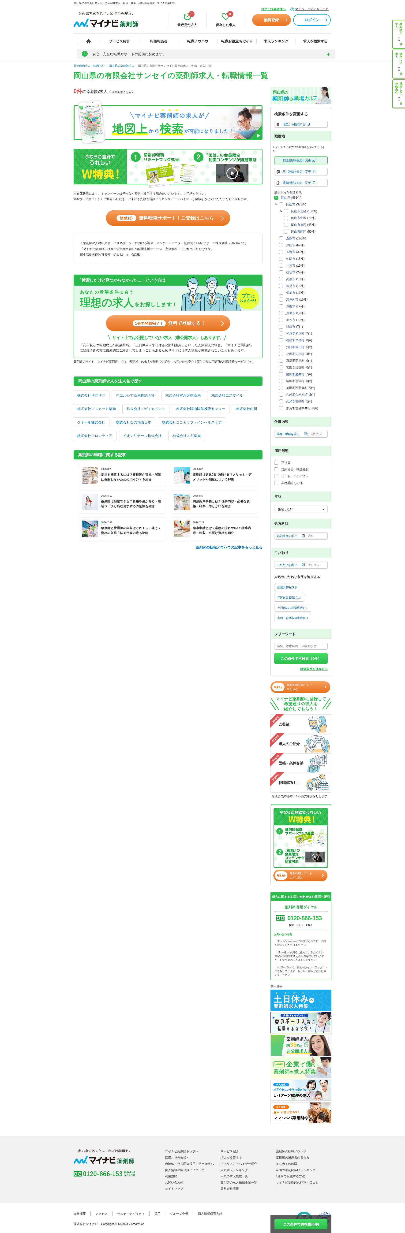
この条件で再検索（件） (301, 658)
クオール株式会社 (91, 422)
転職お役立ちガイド (237, 41)
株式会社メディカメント (146, 409)
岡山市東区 (298, 225)
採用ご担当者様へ (273, 9)
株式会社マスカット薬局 (96, 409)
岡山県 (285, 197)
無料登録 (271, 20)
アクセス (101, 1213)
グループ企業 (179, 1213)
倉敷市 (290, 238)
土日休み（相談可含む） (292, 608)
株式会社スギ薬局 (186, 436)
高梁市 (290, 279)
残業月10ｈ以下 (287, 587)
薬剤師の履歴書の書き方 (292, 1157)
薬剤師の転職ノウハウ (291, 1151)
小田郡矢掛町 (295, 354)
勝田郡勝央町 (295, 374)
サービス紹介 (119, 41)
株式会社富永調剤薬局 (183, 395)
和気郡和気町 (295, 333)
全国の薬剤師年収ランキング (295, 1170)
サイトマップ (174, 1188)
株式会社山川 (246, 409)
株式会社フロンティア (94, 436)
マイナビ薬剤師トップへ (182, 1151)
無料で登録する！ (170, 323)
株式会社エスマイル (227, 395)
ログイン (311, 20)
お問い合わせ (174, 1182)
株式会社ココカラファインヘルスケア (192, 422)
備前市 (290, 292)
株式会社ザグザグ (91, 395)
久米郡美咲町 (295, 401)
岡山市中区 (298, 218)
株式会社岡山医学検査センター (200, 409)
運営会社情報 (230, 1188)
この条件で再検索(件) (301, 1224)
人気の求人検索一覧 (234, 1176)
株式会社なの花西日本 (133, 422)
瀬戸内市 (292, 299)
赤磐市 (290, 306)
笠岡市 (290, 259)
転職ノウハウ (197, 41)
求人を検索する (315, 41)
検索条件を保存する (314, 669)
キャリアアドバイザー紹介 (239, 1164)
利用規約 (171, 1176)
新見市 (290, 286)
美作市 (290, 320)
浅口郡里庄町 (295, 347)
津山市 (290, 245)
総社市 (290, 272)
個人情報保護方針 (210, 1213)
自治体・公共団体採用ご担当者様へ (189, 1164)
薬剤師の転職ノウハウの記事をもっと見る (229, 547)
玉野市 (290, 252)
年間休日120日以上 (289, 597)
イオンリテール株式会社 (142, 436)
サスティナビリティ (131, 1213)
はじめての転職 (286, 1164)
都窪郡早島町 (295, 340)
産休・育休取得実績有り (292, 618)
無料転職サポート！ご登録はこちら (167, 217)
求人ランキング (276, 41)
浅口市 (290, 326)
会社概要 (80, 1213)
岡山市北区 (298, 211)
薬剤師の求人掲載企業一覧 (239, 1182)
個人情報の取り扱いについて (185, 1170)
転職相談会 (159, 41)
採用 (157, 1213)
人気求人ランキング (234, 1170)
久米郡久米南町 (297, 394)
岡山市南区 (298, 231)
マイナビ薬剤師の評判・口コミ (297, 1182)
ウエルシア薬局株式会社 (135, 395)
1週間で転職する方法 (290, 1176)
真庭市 (290, 313)
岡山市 (290, 204)
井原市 (290, 265)
